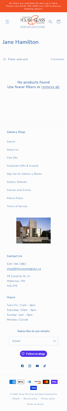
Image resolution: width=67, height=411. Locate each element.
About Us (13, 149)
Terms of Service (17, 206)
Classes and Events (19, 190)
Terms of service (35, 404)
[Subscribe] (54, 341)
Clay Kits (12, 157)
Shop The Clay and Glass (31, 394)
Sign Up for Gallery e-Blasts (24, 174)
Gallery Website (17, 182)
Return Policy (15, 198)
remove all (50, 87)
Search (11, 141)
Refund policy (31, 398)
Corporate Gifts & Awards (23, 165)
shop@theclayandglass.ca (24, 269)
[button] (7, 22)
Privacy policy (48, 398)
